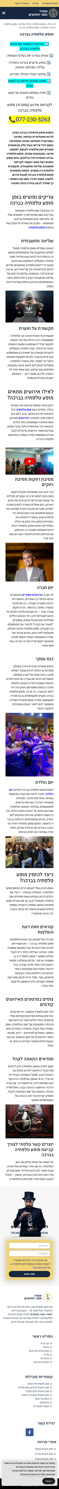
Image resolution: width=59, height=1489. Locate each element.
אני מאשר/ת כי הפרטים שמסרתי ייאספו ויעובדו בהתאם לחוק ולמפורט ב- (30, 1264)
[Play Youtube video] (29, 461)
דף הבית (52, 24)
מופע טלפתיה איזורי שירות (32, 24)
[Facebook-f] (30, 1432)
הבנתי (49, 1481)
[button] (3, 13)
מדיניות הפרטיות (41, 1268)
